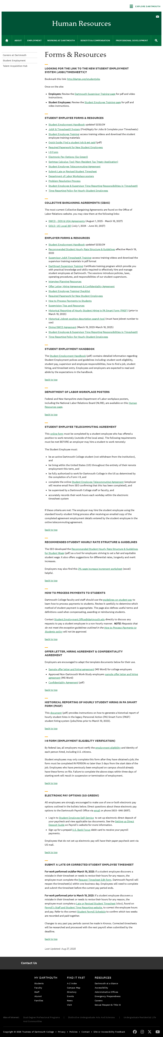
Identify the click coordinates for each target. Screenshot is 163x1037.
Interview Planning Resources (65, 281)
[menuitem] (157, 16)
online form (56, 433)
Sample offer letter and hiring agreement (71, 669)
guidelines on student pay (117, 599)
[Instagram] (142, 1031)
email (97, 810)
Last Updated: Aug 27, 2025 (60, 948)
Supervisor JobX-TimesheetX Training (70, 257)
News (70, 1000)
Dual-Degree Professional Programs (41, 1017)
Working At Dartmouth (61, 40)
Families (38, 1000)
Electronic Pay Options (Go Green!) (68, 157)
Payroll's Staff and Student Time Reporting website (73, 907)
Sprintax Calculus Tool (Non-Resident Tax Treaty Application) (83, 161)
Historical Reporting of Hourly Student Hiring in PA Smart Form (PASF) (88, 310)
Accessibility (101, 987)
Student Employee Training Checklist (69, 291)
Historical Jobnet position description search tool (77, 318)
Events (70, 996)
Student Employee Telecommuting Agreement (74, 166)
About (18, 40)
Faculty (38, 987)
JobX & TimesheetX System (64, 129)
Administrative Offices (106, 992)
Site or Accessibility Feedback (109, 1031)
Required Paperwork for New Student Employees (76, 147)
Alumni (38, 996)
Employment (34, 40)
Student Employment (14, 60)
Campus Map (73, 987)
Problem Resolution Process (65, 181)
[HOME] (7, 40)
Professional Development (132, 40)
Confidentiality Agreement (63, 682)
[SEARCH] (156, 40)
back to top (51, 379)
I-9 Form (53, 152)
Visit (69, 1004)
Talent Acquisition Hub (15, 65)
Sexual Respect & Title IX (108, 1004)
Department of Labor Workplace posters (71, 176)
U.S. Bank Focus (81, 830)
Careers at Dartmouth (14, 55)
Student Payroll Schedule (91, 911)
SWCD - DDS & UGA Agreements (67, 221)
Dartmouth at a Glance (106, 983)
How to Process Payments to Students (70, 301)
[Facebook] (135, 1031)
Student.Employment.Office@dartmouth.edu (79, 619)
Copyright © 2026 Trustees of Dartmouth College (28, 1031)
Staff (36, 992)
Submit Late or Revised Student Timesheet (73, 171)
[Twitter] (150, 1031)
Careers (99, 1000)
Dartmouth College (27, 5)
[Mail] (157, 16)
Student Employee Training (64, 134)
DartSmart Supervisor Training (66, 266)
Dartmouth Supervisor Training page (95, 94)
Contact (86, 1031)
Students (39, 983)
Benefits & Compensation (95, 40)
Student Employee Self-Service (76, 817)
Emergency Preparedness (108, 996)
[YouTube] (158, 1031)
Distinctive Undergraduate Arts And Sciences (91, 1017)
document (56, 712)
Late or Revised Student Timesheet (96, 903)
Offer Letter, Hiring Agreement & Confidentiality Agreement (82, 286)
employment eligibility (108, 747)
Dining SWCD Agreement (62, 327)
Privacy (61, 1031)
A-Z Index (72, 983)
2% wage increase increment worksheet (100, 569)
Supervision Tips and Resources (67, 305)
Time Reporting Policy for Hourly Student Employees (78, 190)
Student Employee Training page (103, 102)
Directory (72, 992)
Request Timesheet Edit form (94, 879)
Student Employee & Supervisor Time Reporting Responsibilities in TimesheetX (93, 186)
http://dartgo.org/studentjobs (83, 79)
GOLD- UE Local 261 (60, 226)
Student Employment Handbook (67, 124)
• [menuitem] (67, 1031)
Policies (73, 1031)
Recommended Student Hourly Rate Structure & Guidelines (82, 249)
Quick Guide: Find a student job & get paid (72, 142)
